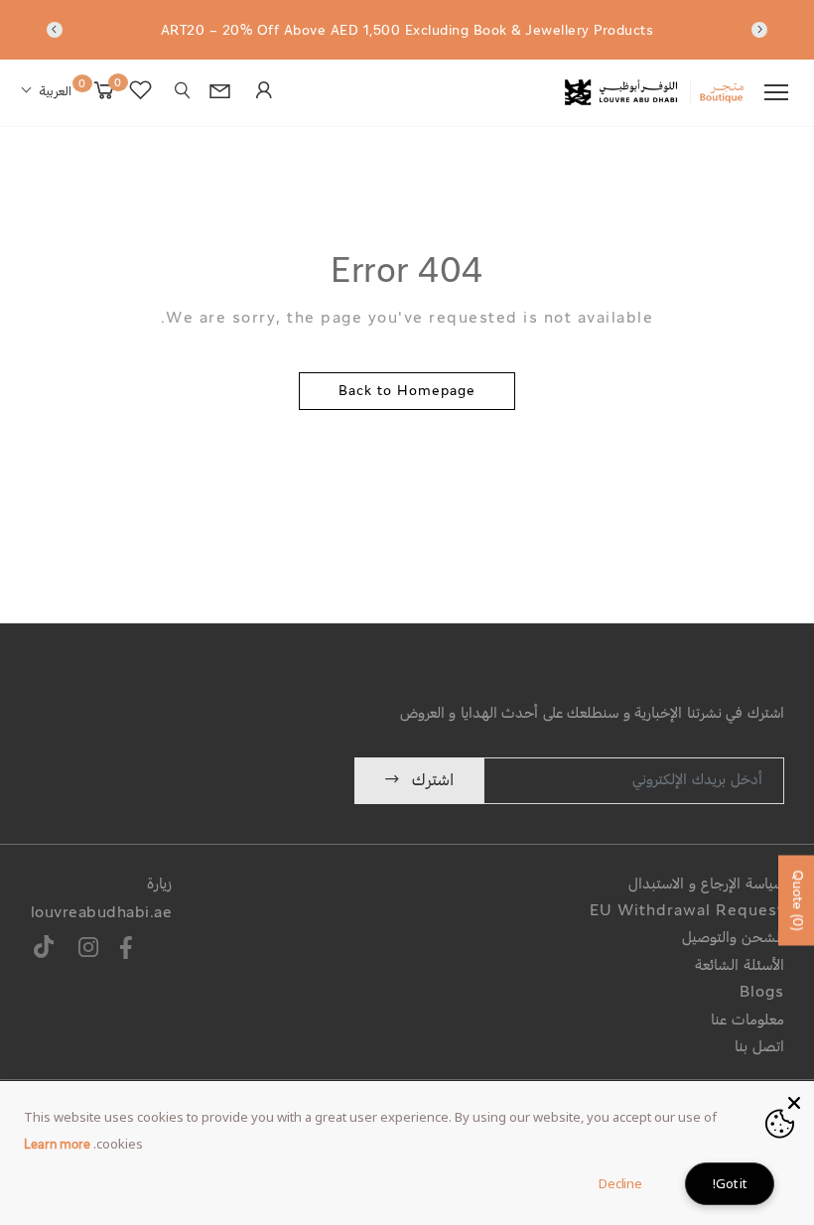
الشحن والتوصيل (733, 938)
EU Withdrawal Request (687, 911)
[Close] (794, 1101)
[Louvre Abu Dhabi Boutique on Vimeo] (45, 950)
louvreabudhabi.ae (102, 913)
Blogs (762, 993)
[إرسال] (262, 92)
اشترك (433, 780)
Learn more (57, 1146)
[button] (46, 92)
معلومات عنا (747, 1021)
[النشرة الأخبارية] (218, 94)
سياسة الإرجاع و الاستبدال (706, 885)
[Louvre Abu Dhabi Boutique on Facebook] (126, 950)
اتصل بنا (759, 1047)
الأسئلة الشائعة (739, 966)
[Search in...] (183, 90)
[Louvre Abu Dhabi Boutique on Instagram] (88, 950)
